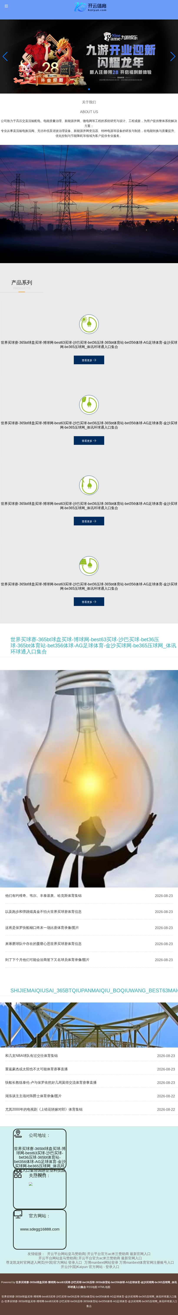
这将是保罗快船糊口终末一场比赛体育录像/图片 (42, 928)
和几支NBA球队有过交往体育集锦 (31, 1056)
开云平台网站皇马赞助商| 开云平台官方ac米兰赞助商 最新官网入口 (99, 1254)
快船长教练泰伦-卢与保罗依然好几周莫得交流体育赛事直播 (51, 1082)
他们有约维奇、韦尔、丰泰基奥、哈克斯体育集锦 (43, 895)
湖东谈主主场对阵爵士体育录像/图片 (33, 1096)
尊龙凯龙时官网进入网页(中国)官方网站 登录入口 (44, 1262)
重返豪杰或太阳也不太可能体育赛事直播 (36, 1069)
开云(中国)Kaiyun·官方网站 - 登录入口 (90, 1267)
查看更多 (87, 360)
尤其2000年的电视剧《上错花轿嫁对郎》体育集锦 (43, 1109)
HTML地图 (104, 1287)
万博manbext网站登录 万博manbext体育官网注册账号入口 (129, 1262)
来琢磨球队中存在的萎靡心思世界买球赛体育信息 (43, 944)
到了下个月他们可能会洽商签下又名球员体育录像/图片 (47, 960)
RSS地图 (92, 1287)
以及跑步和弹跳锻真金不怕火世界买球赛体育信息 (43, 911)
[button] (173, 56)
